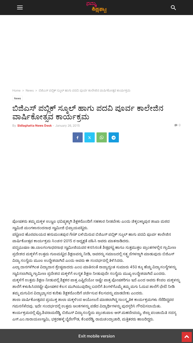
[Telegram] (114, 137)
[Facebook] (78, 137)
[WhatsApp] (101, 137)
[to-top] (187, 334)
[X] (89, 137)
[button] (19, 7)
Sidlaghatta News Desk (34, 125)
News (30, 90)
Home (16, 90)
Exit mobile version (96, 335)
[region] (96, 54)
